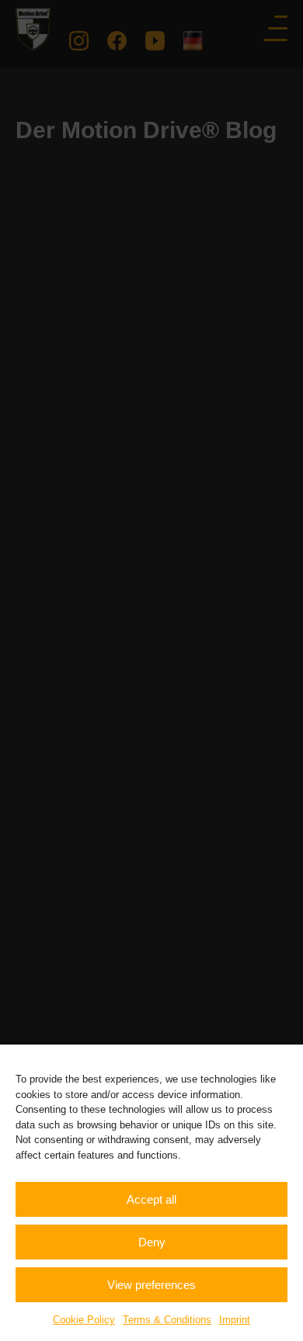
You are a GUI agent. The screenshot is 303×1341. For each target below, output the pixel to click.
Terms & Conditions (167, 1319)
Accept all (151, 1199)
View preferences (151, 1284)
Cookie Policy (84, 1319)
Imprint (234, 1319)
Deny (151, 1242)
